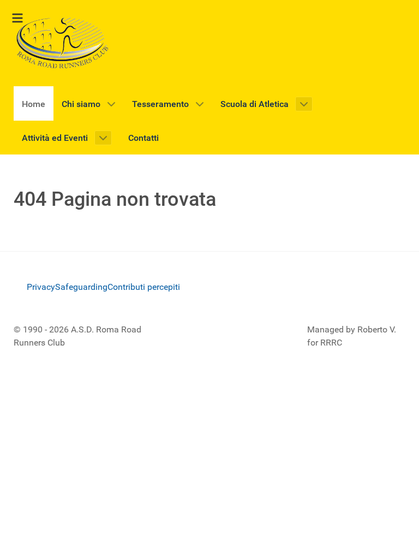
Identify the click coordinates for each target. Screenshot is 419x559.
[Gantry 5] (63, 43)
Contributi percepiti (143, 287)
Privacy (41, 287)
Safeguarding (81, 287)
